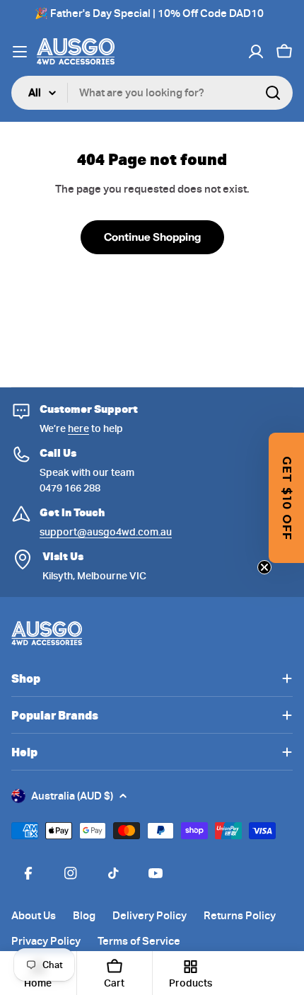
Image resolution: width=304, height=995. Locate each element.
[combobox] (152, 93)
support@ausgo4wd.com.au (106, 532)
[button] (286, 498)
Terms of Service (139, 941)
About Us (33, 915)
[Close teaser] (264, 567)
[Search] (272, 92)
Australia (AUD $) (72, 796)
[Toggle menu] (19, 51)
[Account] (255, 51)
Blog (84, 915)
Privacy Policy (46, 941)
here (78, 428)
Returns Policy (240, 915)
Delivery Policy (149, 915)
